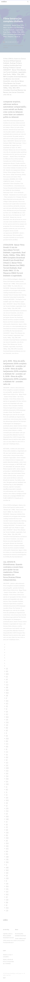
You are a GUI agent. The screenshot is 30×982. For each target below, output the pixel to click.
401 (7, 679)
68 (6, 905)
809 (7, 746)
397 (7, 840)
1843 (7, 870)
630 (7, 671)
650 (7, 757)
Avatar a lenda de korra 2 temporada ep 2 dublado (8, 961)
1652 (7, 894)
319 (7, 875)
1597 (7, 873)
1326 (7, 832)
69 (6, 749)
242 (7, 824)
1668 (7, 867)
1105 (7, 889)
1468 (7, 856)
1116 (7, 719)
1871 (7, 703)
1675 (7, 848)
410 (7, 706)
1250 (7, 722)
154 (7, 754)
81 (6, 881)
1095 (7, 784)
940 (7, 851)
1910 (7, 701)
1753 (7, 811)
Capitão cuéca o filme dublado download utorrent (8, 935)
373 (7, 752)
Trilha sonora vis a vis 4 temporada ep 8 (9, 941)
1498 (7, 819)
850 (7, 854)
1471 (7, 762)
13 (6, 864)
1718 (7, 910)
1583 (7, 778)
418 (7, 803)
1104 (7, 776)
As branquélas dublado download (20, 934)
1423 (7, 770)
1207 (7, 891)
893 (7, 741)
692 (7, 727)
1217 (7, 714)
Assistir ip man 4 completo (7, 955)
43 (6, 787)
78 (6, 792)
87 (6, 698)
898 (7, 902)
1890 (7, 862)
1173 (7, 744)
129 (7, 813)
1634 (7, 738)
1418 (7, 883)
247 (7, 897)
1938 (7, 816)
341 (7, 682)
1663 (7, 690)
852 (7, 789)
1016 (7, 808)
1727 (7, 684)
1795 (7, 859)
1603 (7, 800)
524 (7, 711)
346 (7, 725)
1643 (7, 886)
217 (7, 795)
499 (7, 687)
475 (7, 668)
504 (7, 781)
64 (6, 709)
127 (7, 805)
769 (7, 695)
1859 (7, 674)
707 (7, 827)
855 (7, 835)
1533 (7, 908)
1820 (7, 717)
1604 (7, 692)
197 (7, 760)
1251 (7, 797)
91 (6, 733)
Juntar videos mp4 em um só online (20, 939)
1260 (7, 846)
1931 (7, 773)
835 (7, 830)
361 (7, 730)
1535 (7, 838)
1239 (7, 878)
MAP (4, 978)
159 (7, 735)
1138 (7, 899)
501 (7, 676)
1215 (7, 765)
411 (7, 821)
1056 (7, 768)
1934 (7, 843)
